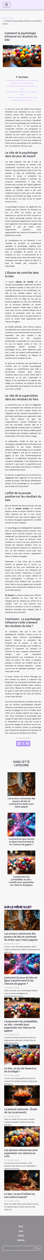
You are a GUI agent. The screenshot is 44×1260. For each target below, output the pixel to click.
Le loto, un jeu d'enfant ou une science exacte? (19, 1195)
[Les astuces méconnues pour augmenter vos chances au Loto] (22, 1136)
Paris (21, 1226)
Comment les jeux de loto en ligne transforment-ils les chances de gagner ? (21, 842)
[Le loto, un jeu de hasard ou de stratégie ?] (22, 1054)
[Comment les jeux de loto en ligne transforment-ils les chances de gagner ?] (21, 824)
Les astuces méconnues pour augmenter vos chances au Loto (21, 1153)
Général (21, 1240)
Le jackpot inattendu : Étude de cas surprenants (20, 1111)
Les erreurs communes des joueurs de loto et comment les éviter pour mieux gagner (21, 802)
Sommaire (23, 77)
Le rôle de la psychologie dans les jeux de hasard (22, 80)
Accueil (4, 18)
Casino (21, 1235)
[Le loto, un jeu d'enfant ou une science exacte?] (22, 1180)
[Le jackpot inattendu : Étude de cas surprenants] (22, 1095)
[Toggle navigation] (6, 5)
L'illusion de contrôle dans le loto (22, 83)
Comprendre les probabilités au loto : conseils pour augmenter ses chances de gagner (21, 880)
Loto (11, 18)
